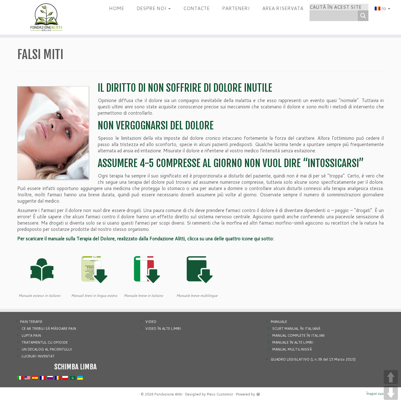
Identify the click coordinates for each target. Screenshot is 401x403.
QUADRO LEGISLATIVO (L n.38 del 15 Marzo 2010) (313, 359)
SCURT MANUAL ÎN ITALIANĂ (296, 328)
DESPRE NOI (152, 8)
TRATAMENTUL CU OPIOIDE (45, 342)
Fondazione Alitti (168, 394)
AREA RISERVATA (282, 8)
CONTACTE (196, 8)
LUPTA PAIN (31, 335)
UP (391, 377)
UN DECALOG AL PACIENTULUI (47, 349)
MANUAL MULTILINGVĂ (292, 349)
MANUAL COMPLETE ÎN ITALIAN (298, 335)
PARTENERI (236, 8)
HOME (116, 8)
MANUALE (279, 321)
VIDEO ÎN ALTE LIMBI (163, 328)
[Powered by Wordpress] (258, 393)
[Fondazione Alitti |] (46, 17)
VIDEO (150, 321)
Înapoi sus (375, 393)
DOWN (391, 393)
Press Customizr (220, 394)
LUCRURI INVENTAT (38, 356)
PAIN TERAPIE (31, 321)
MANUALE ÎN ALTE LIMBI (292, 342)
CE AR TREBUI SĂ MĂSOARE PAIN (49, 328)
